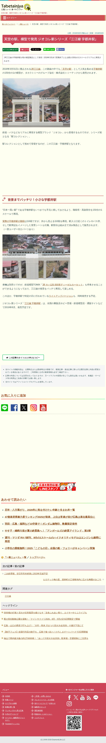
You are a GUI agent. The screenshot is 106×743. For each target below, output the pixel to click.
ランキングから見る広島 (14, 711)
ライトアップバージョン (61, 296)
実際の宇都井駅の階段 (13, 221)
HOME (7, 696)
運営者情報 (38, 711)
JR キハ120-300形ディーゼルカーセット (63, 285)
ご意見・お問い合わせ (42, 696)
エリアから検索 (11, 703)
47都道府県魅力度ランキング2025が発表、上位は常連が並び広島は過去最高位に (50, 517)
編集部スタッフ (40, 707)
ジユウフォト (39, 718)
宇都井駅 (97, 69)
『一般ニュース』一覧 (15, 557)
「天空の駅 (65, 69)
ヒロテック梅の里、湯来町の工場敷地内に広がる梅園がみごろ (72, 579)
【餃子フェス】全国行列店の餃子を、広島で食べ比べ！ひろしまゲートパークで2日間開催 (46, 632)
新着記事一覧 (10, 707)
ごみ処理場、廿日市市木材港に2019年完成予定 (26, 573)
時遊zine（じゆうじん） (43, 714)
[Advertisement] (53, 168)
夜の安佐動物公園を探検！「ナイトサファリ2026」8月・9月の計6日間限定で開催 (42, 619)
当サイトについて (41, 703)
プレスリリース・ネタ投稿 (44, 700)
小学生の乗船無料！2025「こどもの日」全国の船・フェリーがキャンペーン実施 (50, 548)
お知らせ (52, 703)
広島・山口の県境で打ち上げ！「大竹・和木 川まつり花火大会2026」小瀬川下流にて (43, 625)
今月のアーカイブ (11, 714)
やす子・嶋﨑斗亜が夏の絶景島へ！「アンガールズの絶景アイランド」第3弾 (48, 530)
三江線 (8, 596)
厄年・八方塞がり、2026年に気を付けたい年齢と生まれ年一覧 (40, 509)
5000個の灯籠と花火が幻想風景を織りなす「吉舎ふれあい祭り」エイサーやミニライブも (45, 612)
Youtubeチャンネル (12, 724)
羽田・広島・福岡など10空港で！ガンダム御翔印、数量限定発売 (41, 523)
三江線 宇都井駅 (33, 303)
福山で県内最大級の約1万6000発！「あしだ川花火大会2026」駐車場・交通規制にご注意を (46, 638)
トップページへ (37, 557)
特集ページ (9, 700)
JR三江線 (35, 69)
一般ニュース (24, 49)
